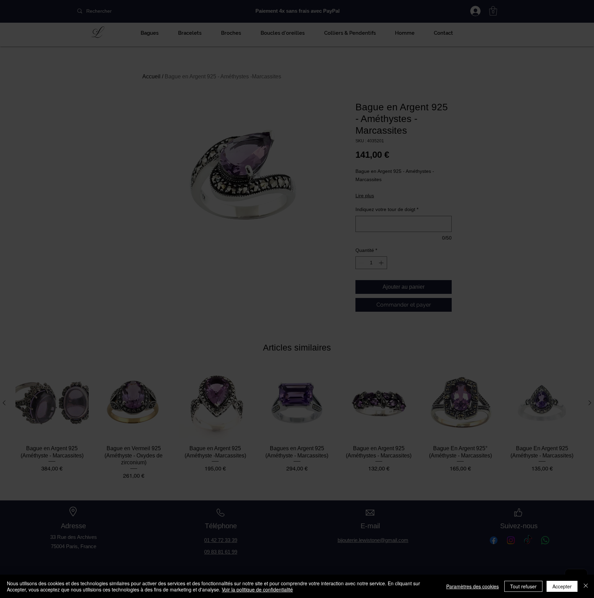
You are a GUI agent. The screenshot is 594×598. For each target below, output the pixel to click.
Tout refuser (523, 586)
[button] (240, 319)
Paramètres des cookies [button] (472, 586)
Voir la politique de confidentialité (257, 589)
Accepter (562, 586)
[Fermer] (586, 586)
